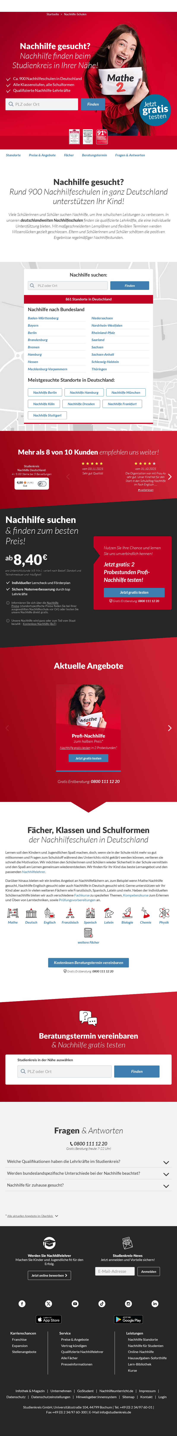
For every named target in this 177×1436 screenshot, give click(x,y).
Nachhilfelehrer (33, 872)
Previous (68, 476)
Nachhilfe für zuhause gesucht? (35, 1184)
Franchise (19, 1339)
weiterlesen (146, 490)
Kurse (132, 1370)
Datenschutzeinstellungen (50, 1397)
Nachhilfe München (126, 392)
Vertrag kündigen (74, 1346)
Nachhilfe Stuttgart (47, 415)
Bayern (33, 325)
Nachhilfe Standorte (143, 1339)
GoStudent (85, 1391)
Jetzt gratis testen (134, 592)
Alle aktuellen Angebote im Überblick (30, 1216)
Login (162, 1397)
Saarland (98, 340)
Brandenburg (37, 340)
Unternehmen (61, 1391)
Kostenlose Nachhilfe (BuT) (39, 624)
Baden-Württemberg (43, 318)
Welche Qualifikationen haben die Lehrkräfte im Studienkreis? (63, 1161)
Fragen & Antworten (130, 155)
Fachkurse (82, 895)
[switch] (42, 483)
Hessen (33, 362)
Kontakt (146, 1397)
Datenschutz (15, 1397)
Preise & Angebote (42, 155)
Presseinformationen (76, 1364)
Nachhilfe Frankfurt (122, 404)
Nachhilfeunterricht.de (116, 1391)
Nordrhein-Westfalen (107, 325)
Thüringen (99, 369)
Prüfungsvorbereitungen (77, 900)
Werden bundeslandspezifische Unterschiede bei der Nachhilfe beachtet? (73, 1173)
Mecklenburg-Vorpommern (47, 369)
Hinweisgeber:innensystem (96, 1397)
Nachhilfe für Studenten (145, 1346)
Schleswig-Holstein (105, 362)
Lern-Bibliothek (139, 1364)
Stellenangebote (24, 1352)
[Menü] (46, 480)
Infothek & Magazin (30, 1391)
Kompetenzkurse (136, 895)
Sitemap (128, 1397)
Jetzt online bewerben (48, 1275)
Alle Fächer (69, 1358)
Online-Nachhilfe (141, 1352)
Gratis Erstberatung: (136, 601)
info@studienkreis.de (115, 1412)
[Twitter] (48, 1304)
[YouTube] (75, 1304)
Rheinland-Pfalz (103, 333)
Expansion (20, 1346)
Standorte (13, 155)
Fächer (69, 155)
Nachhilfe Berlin (45, 392)
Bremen (34, 347)
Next (170, 476)
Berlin (32, 333)
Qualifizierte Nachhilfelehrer (82, 1352)
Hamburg (35, 354)
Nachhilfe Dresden (81, 404)
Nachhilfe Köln (44, 404)
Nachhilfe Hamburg (84, 392)
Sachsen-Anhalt (103, 354)
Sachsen (97, 347)
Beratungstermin (94, 155)
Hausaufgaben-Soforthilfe (147, 1358)
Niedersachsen (102, 318)
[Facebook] (22, 1304)
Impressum (147, 1391)
